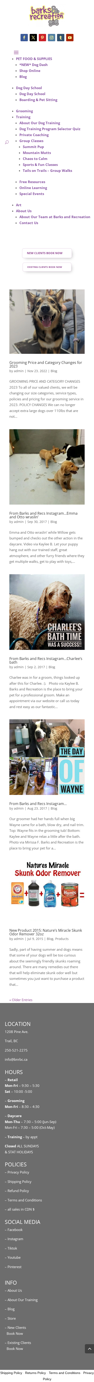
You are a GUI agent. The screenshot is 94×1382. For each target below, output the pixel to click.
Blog (23, 76)
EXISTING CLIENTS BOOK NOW (44, 267)
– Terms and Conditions (23, 1200)
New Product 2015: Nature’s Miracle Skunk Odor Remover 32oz (45, 932)
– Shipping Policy (18, 1181)
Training (23, 117)
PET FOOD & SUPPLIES (34, 58)
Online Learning (33, 187)
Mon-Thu (12, 1121)
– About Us (13, 1290)
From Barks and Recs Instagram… (38, 803)
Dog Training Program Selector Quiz (49, 128)
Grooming (24, 111)
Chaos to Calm (35, 158)
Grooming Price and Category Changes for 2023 (45, 364)
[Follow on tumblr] (60, 37)
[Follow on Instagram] (51, 37)
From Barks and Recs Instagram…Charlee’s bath (45, 660)
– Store (10, 1318)
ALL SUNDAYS (22, 1146)
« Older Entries (20, 999)
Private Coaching (34, 134)
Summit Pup (33, 146)
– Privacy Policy (17, 1172)
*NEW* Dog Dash (33, 64)
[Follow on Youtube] (69, 37)
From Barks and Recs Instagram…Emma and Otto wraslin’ (43, 515)
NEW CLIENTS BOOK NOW (45, 253)
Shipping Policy (11, 1373)
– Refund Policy (17, 1190)
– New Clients (15, 1327)
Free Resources (32, 181)
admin (19, 371)
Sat (7, 1091)
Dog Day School (29, 87)
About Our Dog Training (39, 123)
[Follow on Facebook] (24, 37)
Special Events (31, 193)
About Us (23, 211)
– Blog (10, 1309)
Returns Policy (35, 1373)
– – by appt (21, 1137)
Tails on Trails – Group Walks (47, 170)
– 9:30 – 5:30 (29, 1085)
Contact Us (28, 222)
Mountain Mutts (37, 152)
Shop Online (29, 70)
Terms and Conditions (64, 1373)
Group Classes (31, 140)
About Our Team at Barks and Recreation (54, 216)
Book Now (14, 1333)
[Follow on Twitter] (33, 37)
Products (62, 939)
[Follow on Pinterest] (42, 37)
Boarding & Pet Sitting (38, 99)
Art (18, 205)
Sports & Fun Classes (40, 164)
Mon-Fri (11, 1106)
